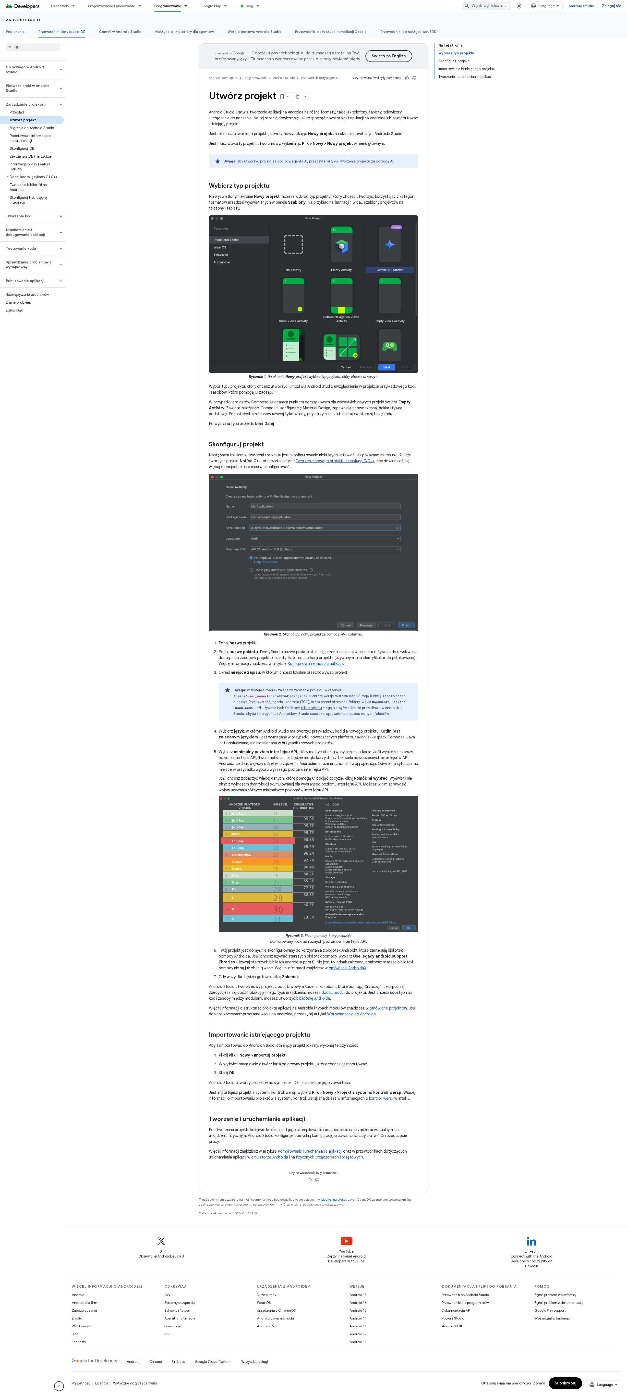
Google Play (210, 6)
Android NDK (452, 1326)
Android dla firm (84, 1302)
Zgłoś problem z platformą (555, 1295)
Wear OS (264, 1302)
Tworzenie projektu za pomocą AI (366, 161)
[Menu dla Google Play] (227, 6)
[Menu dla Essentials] (75, 6)
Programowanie (167, 6)
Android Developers (223, 78)
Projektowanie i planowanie (111, 6)
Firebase (178, 1361)
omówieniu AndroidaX (347, 968)
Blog (249, 6)
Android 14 (358, 1318)
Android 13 (358, 1326)
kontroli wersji (381, 1098)
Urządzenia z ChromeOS (276, 1310)
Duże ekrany (266, 1295)
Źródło (77, 1318)
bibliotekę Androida (313, 998)
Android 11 (358, 1342)
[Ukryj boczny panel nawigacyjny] (59, 1386)
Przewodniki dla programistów (465, 1302)
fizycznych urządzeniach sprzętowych (329, 1157)
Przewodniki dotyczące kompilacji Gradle (331, 31)
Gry (167, 1295)
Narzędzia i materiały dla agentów (184, 31)
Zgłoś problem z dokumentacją (558, 1302)
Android (78, 1295)
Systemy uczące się (179, 1302)
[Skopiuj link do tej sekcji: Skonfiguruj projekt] (269, 445)
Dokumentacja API (456, 1310)
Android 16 (358, 1302)
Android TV (265, 1326)
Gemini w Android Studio (120, 31)
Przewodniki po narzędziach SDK (408, 31)
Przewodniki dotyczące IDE (61, 31)
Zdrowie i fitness (177, 1310)
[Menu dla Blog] (259, 6)
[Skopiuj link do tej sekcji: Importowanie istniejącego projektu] (315, 1035)
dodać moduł (333, 992)
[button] (29, 69)
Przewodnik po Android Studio (465, 1295)
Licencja (101, 1383)
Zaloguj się (611, 6)
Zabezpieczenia (84, 1310)
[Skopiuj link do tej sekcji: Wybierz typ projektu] (274, 186)
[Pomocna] (407, 78)
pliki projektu (311, 708)
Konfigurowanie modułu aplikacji (315, 663)
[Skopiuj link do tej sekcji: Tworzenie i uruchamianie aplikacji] (310, 1119)
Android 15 (358, 1310)
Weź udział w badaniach (553, 1318)
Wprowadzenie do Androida (351, 1014)
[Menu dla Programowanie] (187, 6)
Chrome (155, 1361)
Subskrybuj (565, 1383)
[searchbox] (33, 47)
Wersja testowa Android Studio (254, 31)
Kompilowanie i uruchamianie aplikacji (310, 1151)
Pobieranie (15, 31)
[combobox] (486, 5)
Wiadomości (81, 1326)
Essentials (60, 6)
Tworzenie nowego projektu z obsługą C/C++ (335, 461)
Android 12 (358, 1334)
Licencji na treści (333, 1199)
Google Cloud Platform (213, 1361)
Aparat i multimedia (179, 1318)
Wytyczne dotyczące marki (135, 1383)
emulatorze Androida (269, 1157)
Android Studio (581, 6)
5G (166, 1334)
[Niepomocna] (414, 78)
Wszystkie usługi (254, 1361)
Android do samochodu (275, 1318)
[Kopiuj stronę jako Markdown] (297, 96)
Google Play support (550, 1310)
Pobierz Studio (453, 1318)
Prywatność (173, 1326)
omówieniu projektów (388, 1008)
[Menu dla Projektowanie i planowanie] (141, 6)
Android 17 (358, 1295)
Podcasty (79, 1342)
